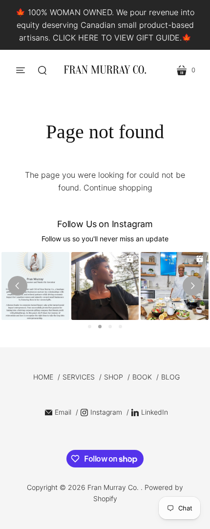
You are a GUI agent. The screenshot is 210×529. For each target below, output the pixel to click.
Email (63, 412)
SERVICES (79, 377)
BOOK (142, 377)
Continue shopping (118, 187)
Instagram (106, 412)
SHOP (113, 377)
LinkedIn (154, 412)
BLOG (170, 377)
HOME (43, 377)
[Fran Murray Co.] (105, 70)
